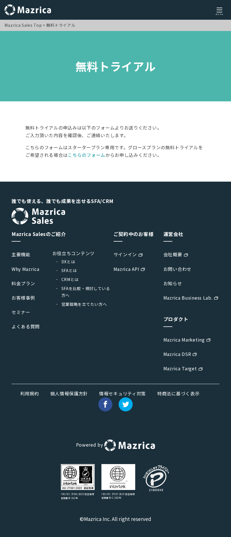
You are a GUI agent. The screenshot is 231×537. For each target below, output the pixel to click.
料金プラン (23, 283)
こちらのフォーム (86, 154)
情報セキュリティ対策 (122, 393)
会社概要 (172, 254)
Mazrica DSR (177, 354)
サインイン (125, 254)
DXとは (68, 261)
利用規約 (29, 393)
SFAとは (69, 270)
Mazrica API (126, 269)
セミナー (21, 312)
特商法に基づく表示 (178, 393)
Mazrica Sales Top (23, 25)
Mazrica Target (180, 368)
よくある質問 (26, 326)
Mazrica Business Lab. (188, 297)
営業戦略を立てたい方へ (84, 304)
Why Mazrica (25, 269)
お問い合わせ (177, 269)
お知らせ (172, 283)
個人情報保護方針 (69, 393)
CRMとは (70, 279)
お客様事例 (23, 297)
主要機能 (21, 254)
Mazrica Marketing (184, 339)
